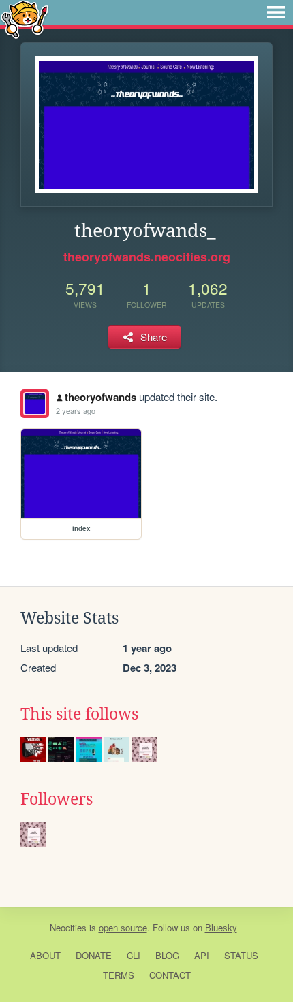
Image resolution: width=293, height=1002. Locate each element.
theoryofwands (100, 396)
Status (241, 955)
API (201, 955)
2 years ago (75, 410)
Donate (94, 955)
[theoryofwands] (34, 403)
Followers (56, 799)
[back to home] (25, 19)
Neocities (68, 927)
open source (123, 927)
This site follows (79, 714)
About (45, 955)
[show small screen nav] (276, 12)
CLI (133, 955)
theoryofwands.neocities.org (146, 256)
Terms (118, 975)
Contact (170, 975)
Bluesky (221, 927)
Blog (167, 955)
